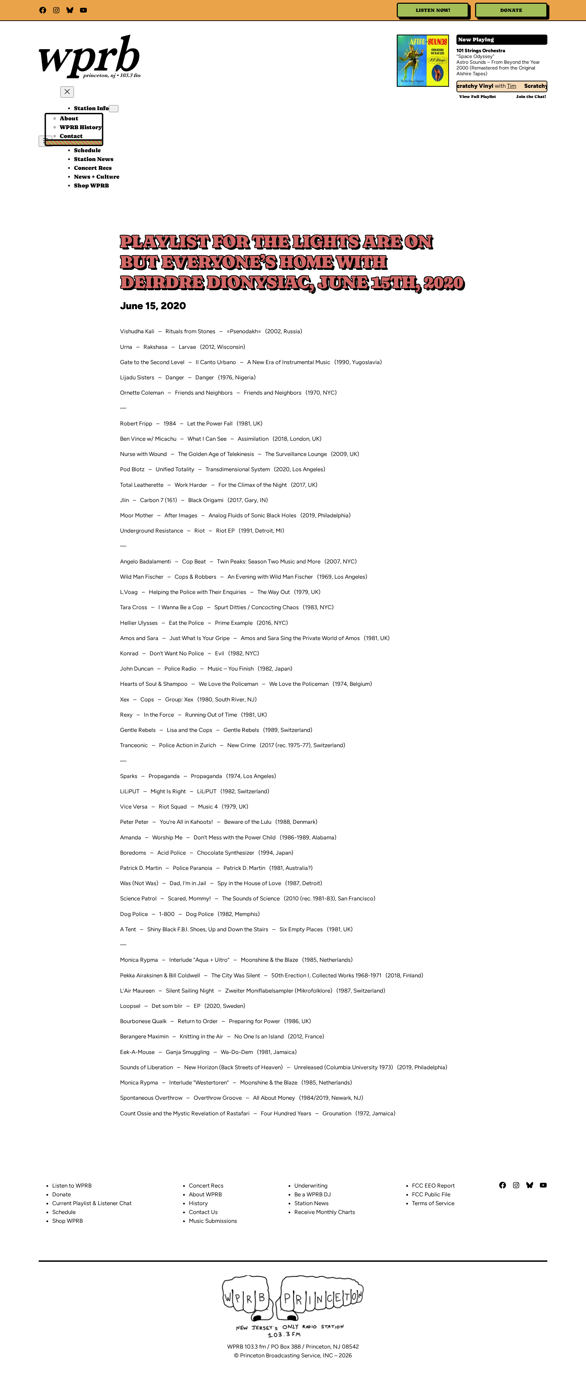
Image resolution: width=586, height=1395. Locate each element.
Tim (502, 85)
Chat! (531, 96)
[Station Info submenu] (113, 108)
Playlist (477, 96)
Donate (511, 10)
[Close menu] (67, 92)
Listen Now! (433, 10)
